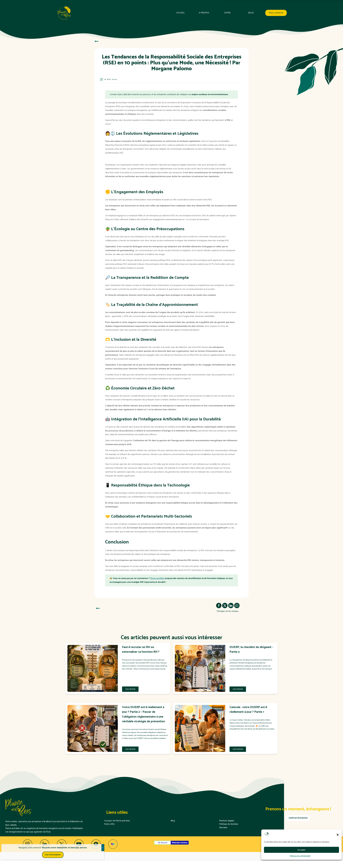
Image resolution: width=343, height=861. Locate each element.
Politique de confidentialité (300, 856)
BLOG (251, 13)
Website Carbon (180, 842)
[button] (337, 834)
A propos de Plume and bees (117, 821)
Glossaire (223, 827)
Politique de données (228, 824)
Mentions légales (226, 821)
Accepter (301, 850)
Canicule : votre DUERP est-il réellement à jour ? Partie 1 (248, 709)
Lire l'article (130, 689)
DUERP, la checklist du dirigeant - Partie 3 (251, 649)
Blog (173, 821)
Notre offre (109, 824)
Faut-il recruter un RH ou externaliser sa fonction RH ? (140, 649)
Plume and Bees (157, 578)
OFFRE (227, 13)
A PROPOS (204, 13)
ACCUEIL (180, 13)
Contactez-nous (298, 818)
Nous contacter (276, 13)
